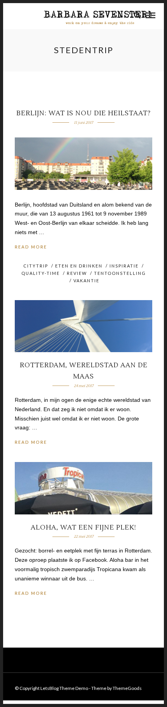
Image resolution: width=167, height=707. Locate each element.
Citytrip (35, 265)
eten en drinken (79, 265)
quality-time (40, 273)
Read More (31, 246)
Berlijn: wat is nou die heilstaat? (83, 113)
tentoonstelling (120, 273)
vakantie (86, 280)
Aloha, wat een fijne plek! (83, 527)
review (77, 273)
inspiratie (124, 265)
